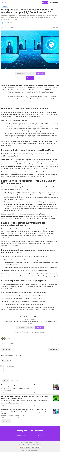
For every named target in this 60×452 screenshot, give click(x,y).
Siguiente (52, 349)
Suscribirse (45, 2)
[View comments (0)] (8, 27)
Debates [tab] (17, 380)
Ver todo (5, 421)
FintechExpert (8, 22)
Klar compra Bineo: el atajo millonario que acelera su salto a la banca (23, 410)
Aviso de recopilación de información (24, 332)
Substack (23, 450)
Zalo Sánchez (20, 403)
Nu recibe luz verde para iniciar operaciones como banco (19, 385)
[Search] (57, 380)
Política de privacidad (40, 332)
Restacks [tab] (12, 361)
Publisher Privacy (35, 442)
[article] (30, 389)
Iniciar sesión (54, 2)
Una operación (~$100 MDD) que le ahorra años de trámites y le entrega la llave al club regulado (24, 412)
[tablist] (8, 360)
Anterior (7, 349)
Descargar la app (36, 447)
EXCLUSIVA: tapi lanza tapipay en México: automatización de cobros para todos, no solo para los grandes (25, 397)
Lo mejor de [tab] (5, 380)
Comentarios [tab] (5, 361)
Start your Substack (25, 447)
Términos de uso (30, 331)
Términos (30, 444)
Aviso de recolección (37, 444)
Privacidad (25, 444)
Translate (5, 6)
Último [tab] (11, 380)
